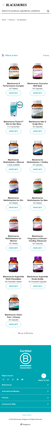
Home (4, 20)
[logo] (20, 4)
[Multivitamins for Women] (13, 223)
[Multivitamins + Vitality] (37, 147)
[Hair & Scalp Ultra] (37, 109)
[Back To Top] (43, 375)
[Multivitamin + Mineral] (13, 147)
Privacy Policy (26, 415)
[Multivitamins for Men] (37, 185)
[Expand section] (48, 385)
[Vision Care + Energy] (13, 302)
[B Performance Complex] (13, 70)
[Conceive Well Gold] (37, 70)
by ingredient (22, 20)
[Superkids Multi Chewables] (13, 264)
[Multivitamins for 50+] (13, 185)
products (12, 20)
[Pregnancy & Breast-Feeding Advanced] (37, 223)
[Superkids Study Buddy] (37, 264)
